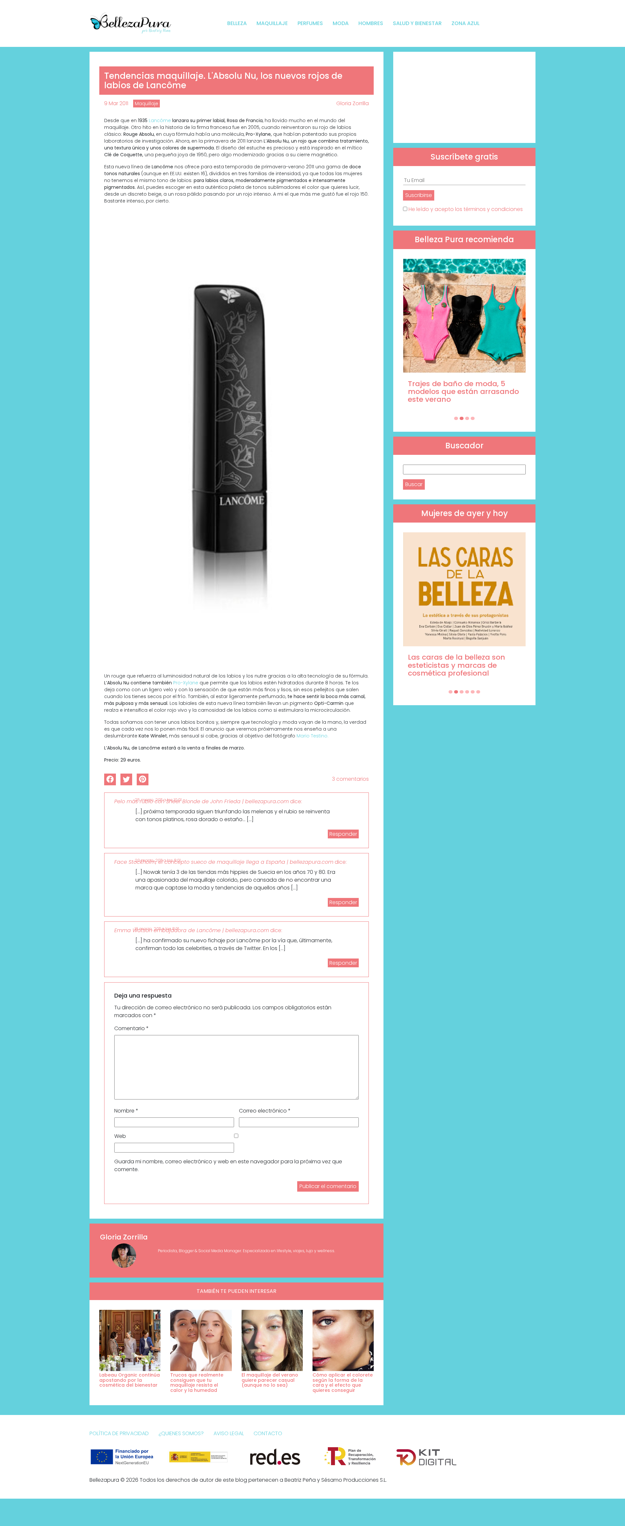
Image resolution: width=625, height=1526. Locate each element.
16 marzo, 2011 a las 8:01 (157, 928)
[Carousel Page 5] (473, 691)
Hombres (370, 23)
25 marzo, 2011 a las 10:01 (158, 800)
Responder (343, 834)
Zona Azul (465, 23)
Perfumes (310, 23)
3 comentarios (350, 779)
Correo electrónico (265, 1110)
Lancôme (160, 120)
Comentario (131, 1028)
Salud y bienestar (417, 23)
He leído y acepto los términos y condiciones (466, 209)
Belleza (237, 23)
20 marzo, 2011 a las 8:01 (158, 860)
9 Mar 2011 (116, 103)
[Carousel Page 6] (478, 691)
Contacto (268, 1433)
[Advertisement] (464, 97)
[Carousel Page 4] (473, 418)
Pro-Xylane (185, 682)
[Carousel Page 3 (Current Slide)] (467, 418)
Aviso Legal (229, 1433)
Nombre (126, 1110)
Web (120, 1136)
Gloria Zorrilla (352, 103)
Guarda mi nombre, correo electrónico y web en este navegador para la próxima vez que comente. (228, 1165)
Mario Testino (312, 736)
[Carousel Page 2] (462, 418)
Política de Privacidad (119, 1433)
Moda (341, 23)
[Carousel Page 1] (456, 418)
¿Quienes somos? (181, 1433)
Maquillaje (272, 23)
